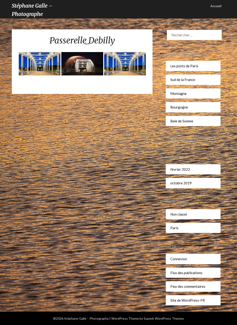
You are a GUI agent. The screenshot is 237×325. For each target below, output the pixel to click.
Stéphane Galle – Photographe (32, 10)
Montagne (178, 93)
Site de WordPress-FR (187, 300)
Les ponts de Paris (184, 66)
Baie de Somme (181, 121)
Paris (174, 228)
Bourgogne (179, 107)
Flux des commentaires (187, 286)
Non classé (178, 214)
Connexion (178, 259)
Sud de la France (182, 79)
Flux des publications (186, 273)
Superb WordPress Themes (164, 318)
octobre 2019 (181, 183)
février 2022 (180, 169)
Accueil (215, 6)
